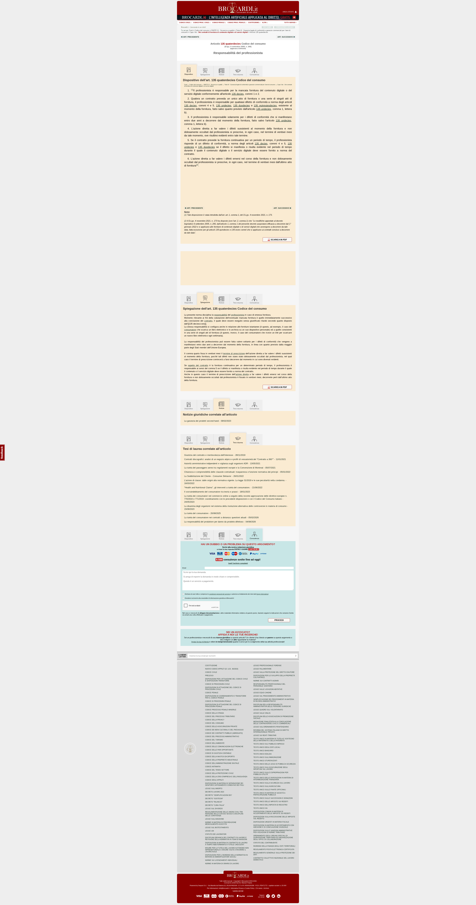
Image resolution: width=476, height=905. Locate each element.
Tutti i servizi (289, 22)
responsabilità (220, 315)
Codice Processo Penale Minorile (220, 710)
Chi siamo (259, 888)
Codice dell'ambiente (214, 743)
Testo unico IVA (260, 808)
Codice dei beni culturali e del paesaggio (224, 730)
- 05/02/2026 (221, 517)
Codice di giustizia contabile (218, 753)
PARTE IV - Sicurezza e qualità (213, 84)
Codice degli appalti (214, 780)
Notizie (221, 75)
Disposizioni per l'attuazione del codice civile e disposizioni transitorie (226, 680)
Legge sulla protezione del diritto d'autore (274, 672)
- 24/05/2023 (235, 499)
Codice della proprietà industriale (221, 760)
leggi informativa (262, 594)
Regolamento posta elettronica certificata (273, 849)
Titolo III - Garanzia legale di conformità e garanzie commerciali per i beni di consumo (249, 84)
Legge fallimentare (262, 669)
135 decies (238, 94)
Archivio (266, 888)
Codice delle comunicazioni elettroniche (224, 746)
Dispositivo (188, 303)
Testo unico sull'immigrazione (267, 757)
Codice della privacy (214, 720)
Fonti (191, 30)
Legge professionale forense (267, 665)
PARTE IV (222, 30)
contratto (208, 321)
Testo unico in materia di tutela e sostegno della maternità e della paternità (273, 740)
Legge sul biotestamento (217, 827)
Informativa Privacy (237, 888)
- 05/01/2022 (237, 472)
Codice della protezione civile (219, 773)
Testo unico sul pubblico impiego (268, 744)
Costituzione (253, 22)
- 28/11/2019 (214, 455)
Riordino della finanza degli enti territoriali (274, 846)
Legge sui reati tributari (264, 735)
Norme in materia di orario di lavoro (222, 863)
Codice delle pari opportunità (219, 750)
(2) (197, 165)
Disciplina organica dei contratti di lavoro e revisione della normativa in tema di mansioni (226, 838)
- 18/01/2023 (217, 491)
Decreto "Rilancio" (213, 802)
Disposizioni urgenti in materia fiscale (271, 822)
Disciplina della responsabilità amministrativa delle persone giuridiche (272, 705)
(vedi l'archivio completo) (238, 563)
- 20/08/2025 (202, 513)
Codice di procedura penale (218, 701)
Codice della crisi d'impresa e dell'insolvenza (226, 777)
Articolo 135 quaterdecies (259, 32)
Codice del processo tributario (220, 716)
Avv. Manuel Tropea (245, 883)
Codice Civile (184, 22)
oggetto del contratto (198, 365)
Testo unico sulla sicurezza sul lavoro (271, 783)
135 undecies (223, 105)
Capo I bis (219, 32)
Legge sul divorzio (214, 809)
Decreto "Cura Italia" (214, 805)
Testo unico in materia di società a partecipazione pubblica (269, 794)
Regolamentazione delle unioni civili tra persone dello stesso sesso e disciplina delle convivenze (224, 814)
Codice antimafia (213, 767)
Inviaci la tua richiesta (200, 642)
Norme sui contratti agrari (266, 681)
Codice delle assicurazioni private (221, 726)
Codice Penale (218, 22)
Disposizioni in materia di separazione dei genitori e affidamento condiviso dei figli (224, 784)
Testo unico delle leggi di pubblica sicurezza (274, 764)
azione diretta (242, 374)
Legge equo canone (262, 693)
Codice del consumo (202, 30)
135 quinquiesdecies (265, 105)
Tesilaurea (238, 75)
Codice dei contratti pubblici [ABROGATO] (224, 733)
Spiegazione (205, 75)
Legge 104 (209, 831)
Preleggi (209, 675)
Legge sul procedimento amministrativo (272, 696)
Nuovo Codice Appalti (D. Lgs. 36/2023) (221, 669)
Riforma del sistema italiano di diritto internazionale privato (271, 731)
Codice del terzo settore (217, 770)
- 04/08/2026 (220, 521)
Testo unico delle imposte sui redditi (270, 801)
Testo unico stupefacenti (265, 761)
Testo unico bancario (263, 751)
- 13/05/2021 (222, 463)
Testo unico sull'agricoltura (267, 786)
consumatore (190, 329)
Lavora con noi (238, 891)
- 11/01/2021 (235, 459)
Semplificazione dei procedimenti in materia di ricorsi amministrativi (273, 700)
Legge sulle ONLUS (261, 713)
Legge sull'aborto (213, 788)
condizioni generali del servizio (219, 594)
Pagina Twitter (273, 895)
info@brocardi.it (224, 888)
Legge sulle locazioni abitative (267, 689)
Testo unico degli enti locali (266, 747)
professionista (237, 315)
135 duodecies (241, 105)
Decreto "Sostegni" (214, 798)
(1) (192, 90)
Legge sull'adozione (214, 819)
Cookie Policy (249, 888)
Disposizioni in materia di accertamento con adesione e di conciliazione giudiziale (273, 826)
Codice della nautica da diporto (220, 756)
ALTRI (264, 22)
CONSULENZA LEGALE (285, 27)
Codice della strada (214, 713)
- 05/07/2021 (229, 467)
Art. (191, 37)
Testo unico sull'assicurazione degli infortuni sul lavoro (270, 768)
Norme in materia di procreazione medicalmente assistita (220, 823)
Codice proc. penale (236, 22)
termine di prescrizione (234, 353)
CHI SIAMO (267, 27)
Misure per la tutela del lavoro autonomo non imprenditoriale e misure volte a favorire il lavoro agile (227, 850)
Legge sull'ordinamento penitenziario (271, 727)
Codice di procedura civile (217, 684)
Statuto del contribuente (265, 843)
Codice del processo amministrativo (222, 736)
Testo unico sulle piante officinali (269, 790)
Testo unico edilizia (262, 754)
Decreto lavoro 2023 (214, 792)
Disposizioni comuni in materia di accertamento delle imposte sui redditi (271, 812)
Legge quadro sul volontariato (268, 710)
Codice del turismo (214, 740)
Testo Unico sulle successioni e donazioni (273, 798)
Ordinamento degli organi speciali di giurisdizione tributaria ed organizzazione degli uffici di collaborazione (273, 837)
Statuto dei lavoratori (215, 834)
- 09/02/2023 (207, 421)
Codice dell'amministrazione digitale (222, 763)
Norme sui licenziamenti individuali (221, 860)
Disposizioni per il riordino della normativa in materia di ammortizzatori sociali (226, 856)
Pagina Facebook (268, 895)
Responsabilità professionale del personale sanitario (269, 685)
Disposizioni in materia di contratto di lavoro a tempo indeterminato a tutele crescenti (226, 844)
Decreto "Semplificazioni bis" (218, 795)
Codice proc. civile (201, 22)
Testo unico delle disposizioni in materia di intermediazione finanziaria (273, 779)
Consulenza (254, 75)
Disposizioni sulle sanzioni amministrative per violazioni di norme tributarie (272, 831)
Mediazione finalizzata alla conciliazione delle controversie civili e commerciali (272, 722)
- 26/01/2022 (214, 476)
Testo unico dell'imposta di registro (270, 805)
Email (184, 568)
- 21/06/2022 (223, 487)
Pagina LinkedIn (278, 895)
